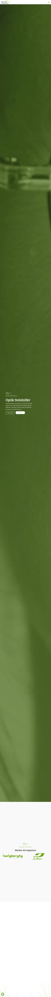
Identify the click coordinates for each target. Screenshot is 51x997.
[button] (49, 2)
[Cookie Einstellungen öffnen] (2, 995)
